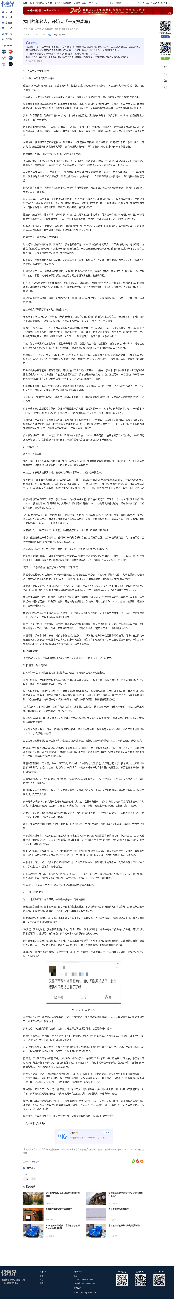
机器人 (58, 3)
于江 (26, 1179)
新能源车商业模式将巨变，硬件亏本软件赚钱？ (125, 1194)
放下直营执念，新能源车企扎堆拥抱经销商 (63, 1194)
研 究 (8, 33)
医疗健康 (67, 3)
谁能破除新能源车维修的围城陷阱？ (124, 1225)
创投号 (8, 39)
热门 (32, 3)
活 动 (8, 28)
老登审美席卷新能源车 (118, 1209)
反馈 (42, 1279)
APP (147, 3)
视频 (84, 3)
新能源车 (36, 1162)
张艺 (33, 1179)
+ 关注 (106, 1132)
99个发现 (93, 3)
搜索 (42, 1276)
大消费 (77, 3)
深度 (25, 3)
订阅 (42, 1286)
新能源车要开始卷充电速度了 (59, 1209)
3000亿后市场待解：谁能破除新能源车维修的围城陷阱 (63, 1227)
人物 (25, 1174)
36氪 (54, 34)
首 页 (8, 11)
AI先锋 (49, 3)
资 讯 (8, 17)
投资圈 (8, 22)
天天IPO (40, 3)
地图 (42, 1283)
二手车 (26, 1162)
